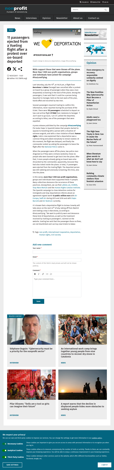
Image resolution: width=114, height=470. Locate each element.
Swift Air (42, 198)
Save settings (12, 465)
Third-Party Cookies (16, 457)
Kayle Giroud (93, 109)
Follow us (85, 2)
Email (35, 257)
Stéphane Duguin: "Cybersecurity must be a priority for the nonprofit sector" (31, 350)
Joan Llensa (93, 123)
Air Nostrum (48, 201)
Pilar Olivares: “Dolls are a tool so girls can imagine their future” (29, 405)
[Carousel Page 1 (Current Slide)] (71, 30)
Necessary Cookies (15, 444)
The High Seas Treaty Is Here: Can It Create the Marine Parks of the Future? (95, 136)
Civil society (56, 235)
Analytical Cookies (15, 450)
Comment (36, 270)
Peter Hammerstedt (96, 146)
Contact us (93, 18)
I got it (105, 465)
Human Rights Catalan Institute (67, 188)
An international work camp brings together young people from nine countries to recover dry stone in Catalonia (79, 352)
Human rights (44, 235)
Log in (106, 2)
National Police (51, 147)
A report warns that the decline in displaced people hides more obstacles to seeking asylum (82, 406)
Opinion (46, 18)
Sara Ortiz (92, 185)
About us (77, 18)
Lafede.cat (66, 185)
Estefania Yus (93, 84)
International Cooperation (58, 232)
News (17, 18)
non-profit (43, 232)
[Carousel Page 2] (73, 30)
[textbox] (57, 286)
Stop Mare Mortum (40, 188)
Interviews (31, 18)
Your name (36, 248)
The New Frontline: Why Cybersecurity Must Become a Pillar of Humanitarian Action (95, 99)
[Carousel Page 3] (75, 30)
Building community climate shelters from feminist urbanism (95, 177)
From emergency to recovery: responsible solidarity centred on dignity (95, 75)
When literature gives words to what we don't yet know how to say (95, 158)
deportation (75, 232)
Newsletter (96, 2)
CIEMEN (74, 185)
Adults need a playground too (94, 118)
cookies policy (97, 438)
